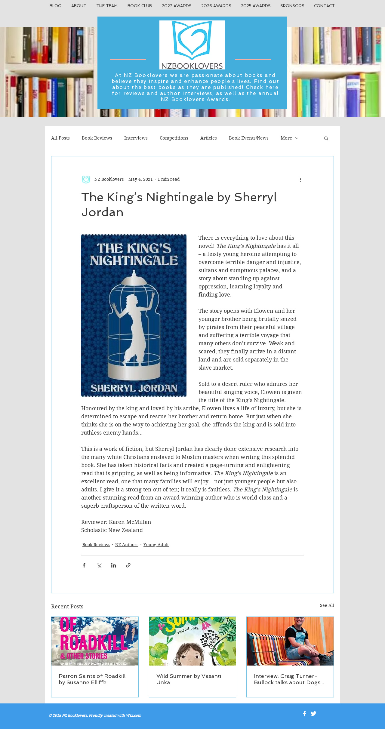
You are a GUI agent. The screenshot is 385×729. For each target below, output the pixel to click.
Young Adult (156, 544)
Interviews (136, 138)
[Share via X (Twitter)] (99, 565)
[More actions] (300, 179)
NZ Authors (126, 544)
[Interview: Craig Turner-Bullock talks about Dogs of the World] (290, 641)
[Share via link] (128, 565)
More (286, 138)
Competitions (174, 138)
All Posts (60, 138)
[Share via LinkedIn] (113, 565)
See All (327, 605)
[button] (326, 138)
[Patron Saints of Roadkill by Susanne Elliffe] (94, 641)
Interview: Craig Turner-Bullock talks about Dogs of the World (287, 679)
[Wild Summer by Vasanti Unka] (192, 641)
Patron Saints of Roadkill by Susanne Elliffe (92, 679)
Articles (208, 138)
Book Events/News (249, 138)
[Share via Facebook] (84, 565)
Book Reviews (97, 138)
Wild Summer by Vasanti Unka (188, 679)
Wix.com (133, 715)
